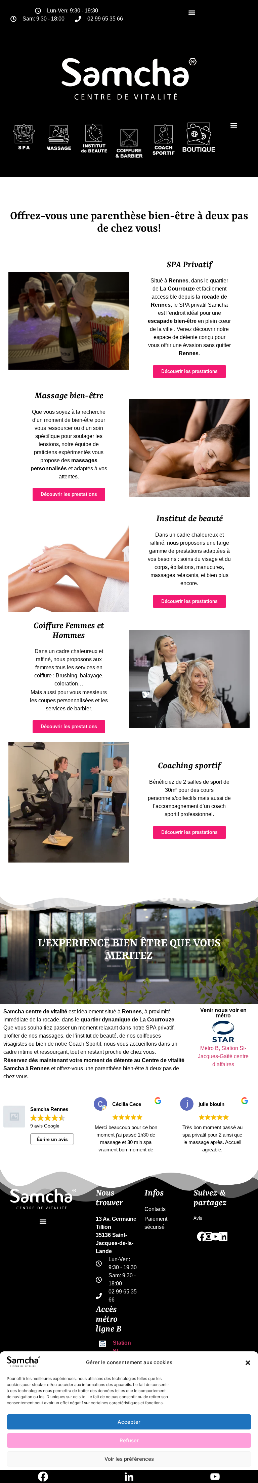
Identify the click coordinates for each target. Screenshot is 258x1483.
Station (122, 1343)
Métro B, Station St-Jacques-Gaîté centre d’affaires (223, 1056)
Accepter (129, 1422)
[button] (248, 1362)
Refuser (129, 1440)
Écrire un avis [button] (52, 1139)
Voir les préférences (129, 1459)
